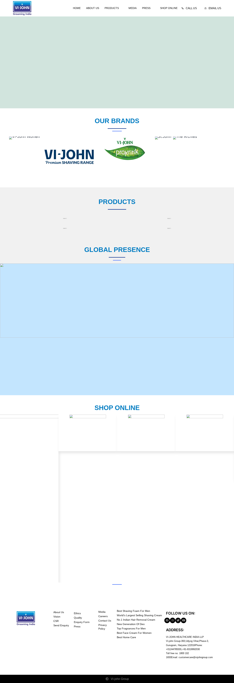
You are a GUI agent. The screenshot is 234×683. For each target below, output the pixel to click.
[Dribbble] (172, 620)
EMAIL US (215, 8)
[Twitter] (178, 620)
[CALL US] (182, 8)
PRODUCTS (112, 8)
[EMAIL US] (205, 8)
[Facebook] (167, 620)
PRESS (146, 8)
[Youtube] (183, 620)
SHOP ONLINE (169, 8)
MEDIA (133, 8)
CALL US (191, 8)
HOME (77, 8)
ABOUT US (92, 8)
